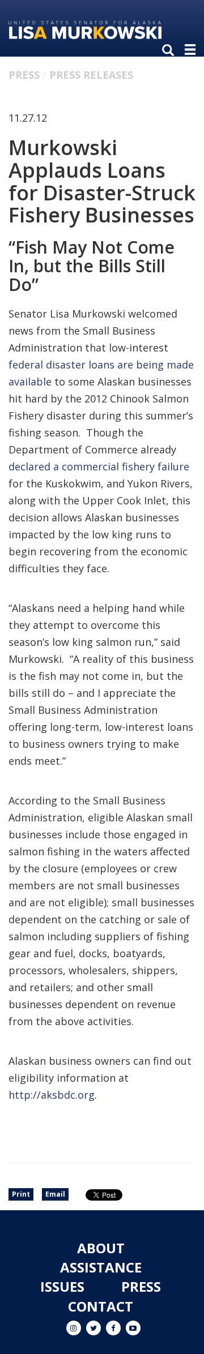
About (101, 1248)
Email (55, 1194)
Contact (100, 1306)
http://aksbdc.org (51, 1095)
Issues (62, 1286)
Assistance (101, 1267)
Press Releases (91, 75)
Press (24, 75)
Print (21, 1194)
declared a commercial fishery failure (98, 466)
